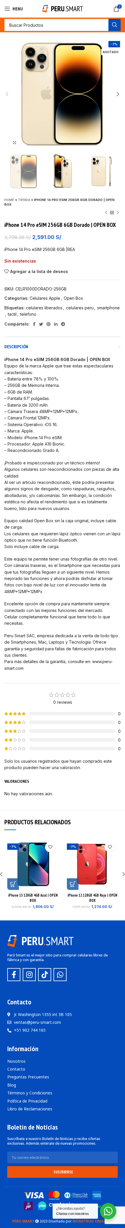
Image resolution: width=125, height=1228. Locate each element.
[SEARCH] (114, 25)
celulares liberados (44, 307)
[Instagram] (29, 974)
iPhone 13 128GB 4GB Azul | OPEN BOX (33, 898)
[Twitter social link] (41, 324)
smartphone (108, 307)
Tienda (24, 200)
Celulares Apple (45, 298)
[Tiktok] (44, 974)
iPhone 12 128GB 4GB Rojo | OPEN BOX (92, 898)
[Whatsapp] (60, 974)
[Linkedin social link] (55, 324)
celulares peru (80, 307)
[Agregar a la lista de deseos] (50, 847)
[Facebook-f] (13, 974)
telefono (28, 314)
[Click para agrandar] (14, 142)
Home (9, 200)
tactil (12, 314)
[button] (13, 884)
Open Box (73, 298)
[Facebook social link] (34, 324)
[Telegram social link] (63, 324)
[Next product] (118, 213)
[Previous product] (106, 213)
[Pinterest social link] (48, 324)
